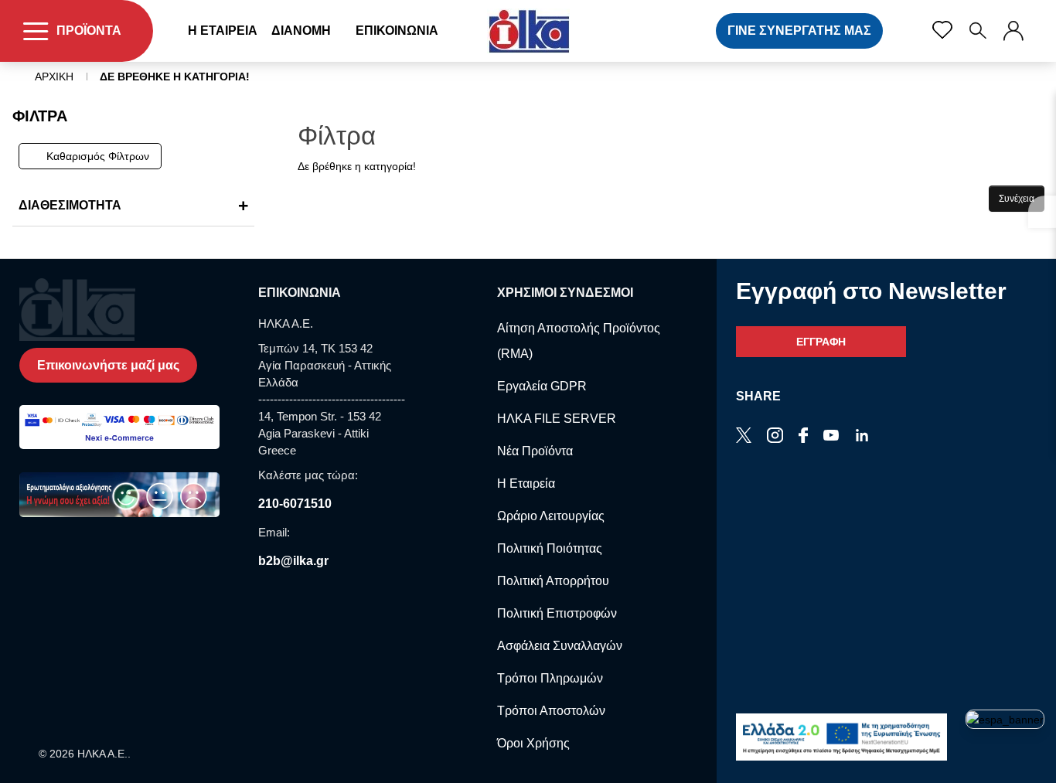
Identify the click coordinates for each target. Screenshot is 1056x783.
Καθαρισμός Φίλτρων (97, 156)
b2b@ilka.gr (293, 560)
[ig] (775, 436)
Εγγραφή (821, 341)
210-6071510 (295, 503)
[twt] (743, 436)
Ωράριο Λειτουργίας (551, 516)
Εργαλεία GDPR (542, 386)
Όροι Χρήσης (533, 743)
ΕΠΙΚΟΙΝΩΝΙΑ (397, 30)
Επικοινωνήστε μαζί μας (108, 365)
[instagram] (862, 436)
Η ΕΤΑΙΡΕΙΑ (222, 30)
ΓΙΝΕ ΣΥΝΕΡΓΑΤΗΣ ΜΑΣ (799, 30)
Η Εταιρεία (526, 483)
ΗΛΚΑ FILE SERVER (556, 418)
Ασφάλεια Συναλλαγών (559, 645)
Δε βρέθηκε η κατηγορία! (175, 76)
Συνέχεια (1016, 198)
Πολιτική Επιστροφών (557, 613)
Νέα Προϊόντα (535, 451)
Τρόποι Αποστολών (551, 710)
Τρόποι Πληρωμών (550, 678)
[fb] (803, 436)
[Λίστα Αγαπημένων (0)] (942, 30)
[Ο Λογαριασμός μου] (1013, 31)
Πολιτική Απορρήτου (553, 580)
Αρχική (54, 76)
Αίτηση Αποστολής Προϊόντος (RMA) (578, 341)
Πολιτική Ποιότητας (549, 548)
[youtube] (831, 436)
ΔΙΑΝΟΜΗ (301, 30)
